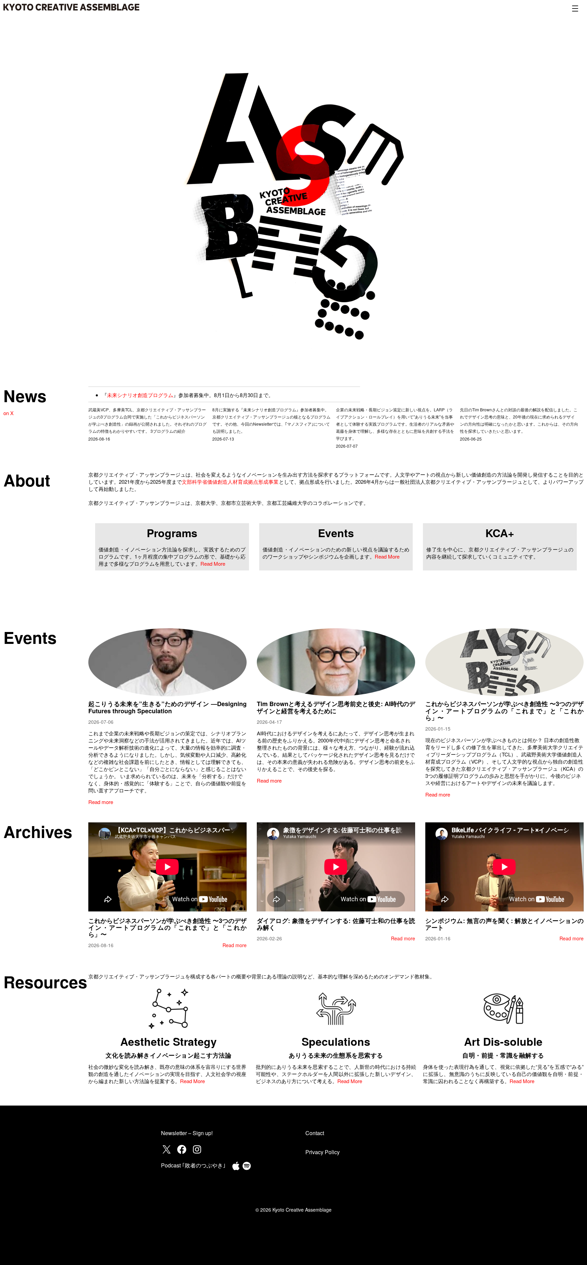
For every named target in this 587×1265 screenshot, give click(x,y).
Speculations (336, 1041)
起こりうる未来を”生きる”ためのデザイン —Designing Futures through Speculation (167, 707)
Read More (212, 563)
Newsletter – (177, 1133)
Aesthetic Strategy (168, 1041)
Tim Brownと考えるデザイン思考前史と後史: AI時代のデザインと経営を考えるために (336, 707)
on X (8, 412)
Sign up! (203, 1133)
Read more (100, 801)
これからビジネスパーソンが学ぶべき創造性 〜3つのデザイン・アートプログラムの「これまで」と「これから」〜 (504, 710)
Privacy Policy (322, 1152)
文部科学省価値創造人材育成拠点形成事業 (230, 481)
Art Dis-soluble (503, 1041)
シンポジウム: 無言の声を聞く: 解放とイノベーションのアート (504, 924)
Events (336, 533)
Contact (314, 1133)
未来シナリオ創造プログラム (140, 394)
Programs (172, 533)
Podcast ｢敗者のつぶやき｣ (193, 1165)
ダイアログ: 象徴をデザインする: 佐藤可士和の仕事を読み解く (336, 924)
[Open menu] (575, 8)
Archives (37, 831)
